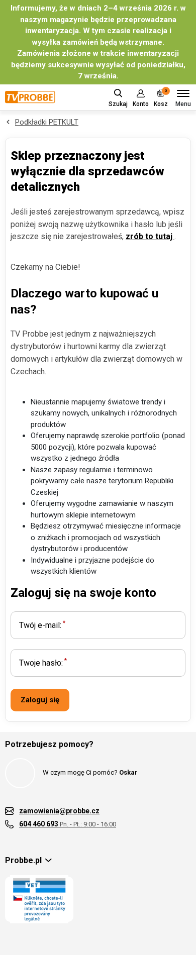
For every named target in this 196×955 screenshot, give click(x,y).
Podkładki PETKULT (46, 122)
